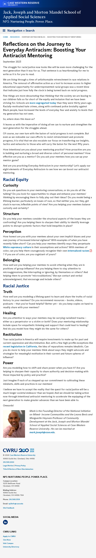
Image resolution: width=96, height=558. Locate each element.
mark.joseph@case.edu (42, 432)
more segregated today (43, 102)
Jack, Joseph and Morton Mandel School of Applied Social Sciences (42, 14)
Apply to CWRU (9, 536)
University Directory (11, 547)
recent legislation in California (20, 346)
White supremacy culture (17, 247)
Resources (15, 37)
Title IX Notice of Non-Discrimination (18, 469)
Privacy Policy (20, 465)
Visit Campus (8, 543)
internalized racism (78, 250)
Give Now (7, 540)
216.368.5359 (14, 499)
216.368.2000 (8, 462)
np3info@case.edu (15, 503)
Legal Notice (8, 465)
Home (5, 37)
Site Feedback (8, 508)
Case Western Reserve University (22, 455)
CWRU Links (9, 532)
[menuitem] (48, 536)
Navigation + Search (18, 31)
